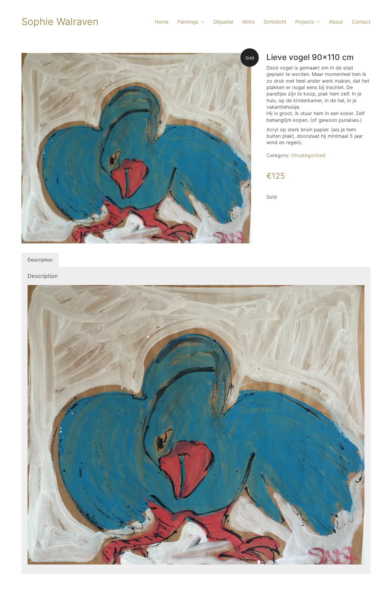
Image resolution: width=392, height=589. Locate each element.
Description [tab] (40, 260)
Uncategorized (308, 155)
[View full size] (30, 62)
